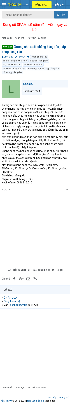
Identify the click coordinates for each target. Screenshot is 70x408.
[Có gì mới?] (27, 4)
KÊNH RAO (6, 400)
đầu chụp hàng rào (12, 72)
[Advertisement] (35, 230)
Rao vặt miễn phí (35, 400)
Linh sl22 (8, 56)
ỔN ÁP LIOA (10, 297)
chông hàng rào (39, 57)
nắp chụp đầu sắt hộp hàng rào (43, 68)
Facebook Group (18, 304)
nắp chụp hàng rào (33, 64)
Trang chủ (64, 397)
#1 (67, 189)
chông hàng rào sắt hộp (15, 60)
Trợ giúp (52, 397)
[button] (4, 5)
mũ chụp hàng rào (12, 64)
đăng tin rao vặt (12, 301)
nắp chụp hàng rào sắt (14, 68)
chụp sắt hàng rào (39, 60)
